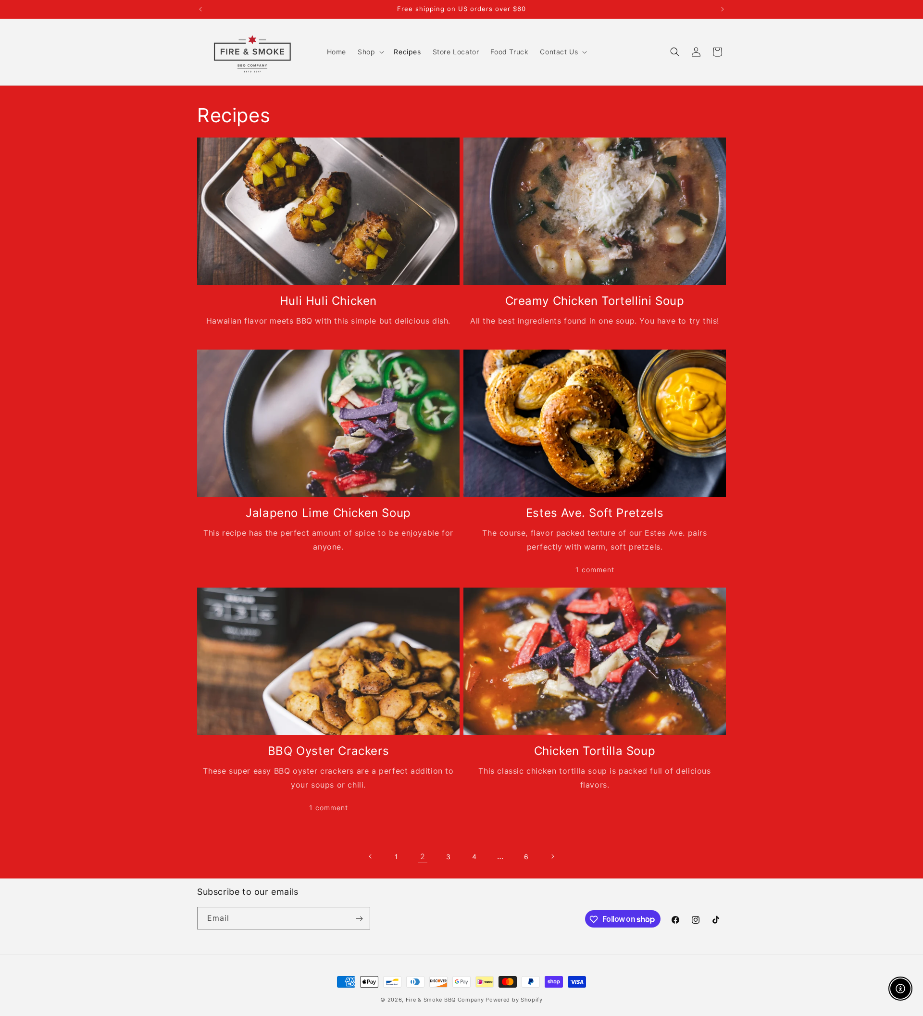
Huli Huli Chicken (328, 301)
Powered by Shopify (514, 999)
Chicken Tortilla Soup (595, 751)
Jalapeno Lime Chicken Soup (328, 513)
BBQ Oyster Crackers (328, 751)
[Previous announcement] (200, 9)
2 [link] (422, 856)
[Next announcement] (722, 9)
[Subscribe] (359, 918)
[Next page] (552, 856)
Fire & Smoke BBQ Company (445, 999)
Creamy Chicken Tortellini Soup (595, 301)
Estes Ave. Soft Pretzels (594, 513)
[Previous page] (370, 856)
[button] (370, 52)
